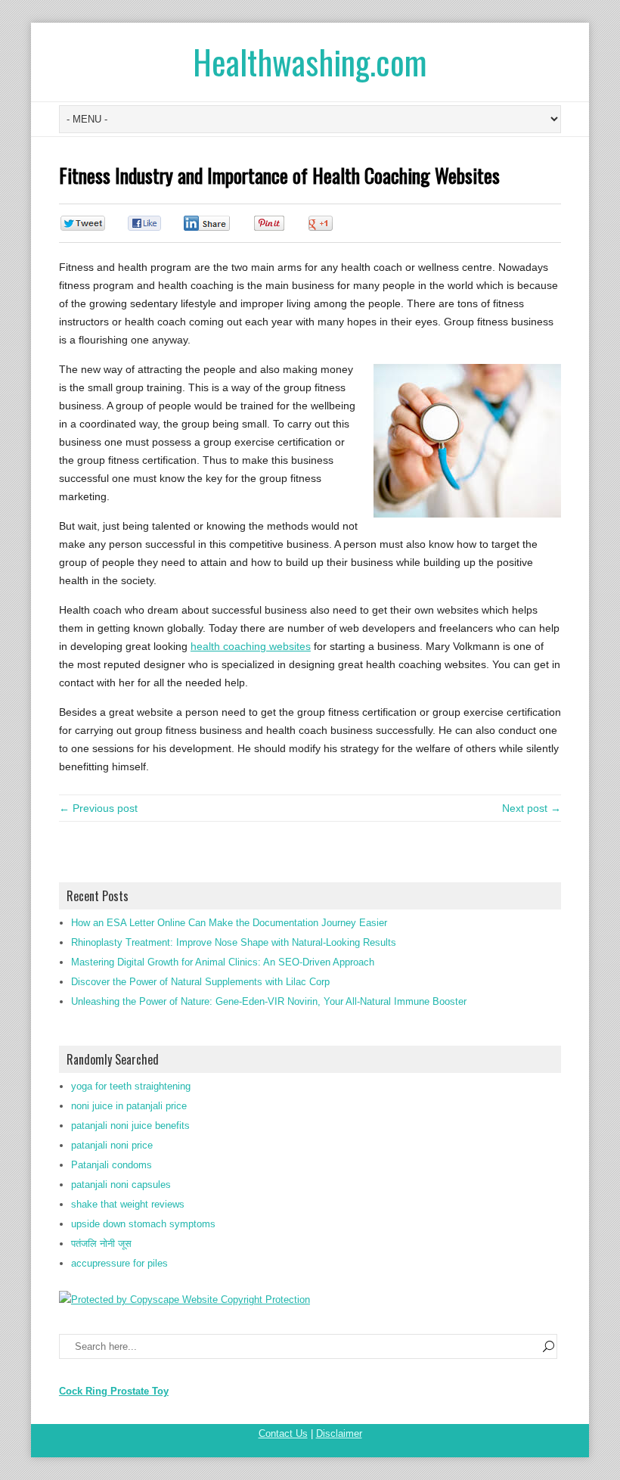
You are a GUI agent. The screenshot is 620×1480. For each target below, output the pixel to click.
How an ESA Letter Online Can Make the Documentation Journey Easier (229, 922)
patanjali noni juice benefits (130, 1125)
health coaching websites (251, 646)
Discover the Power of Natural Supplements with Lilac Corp (200, 981)
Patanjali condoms (111, 1165)
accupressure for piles (119, 1263)
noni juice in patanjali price (129, 1106)
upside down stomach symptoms (143, 1224)
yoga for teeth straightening (131, 1086)
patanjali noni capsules (121, 1184)
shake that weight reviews (127, 1204)
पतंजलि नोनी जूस (101, 1243)
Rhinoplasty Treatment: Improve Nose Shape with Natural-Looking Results (233, 942)
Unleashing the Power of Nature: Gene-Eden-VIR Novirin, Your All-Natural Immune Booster (269, 1001)
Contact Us (283, 1433)
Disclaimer (339, 1433)
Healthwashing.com (310, 61)
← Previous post (98, 808)
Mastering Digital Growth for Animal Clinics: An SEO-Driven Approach (222, 962)
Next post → (531, 808)
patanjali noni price (112, 1145)
